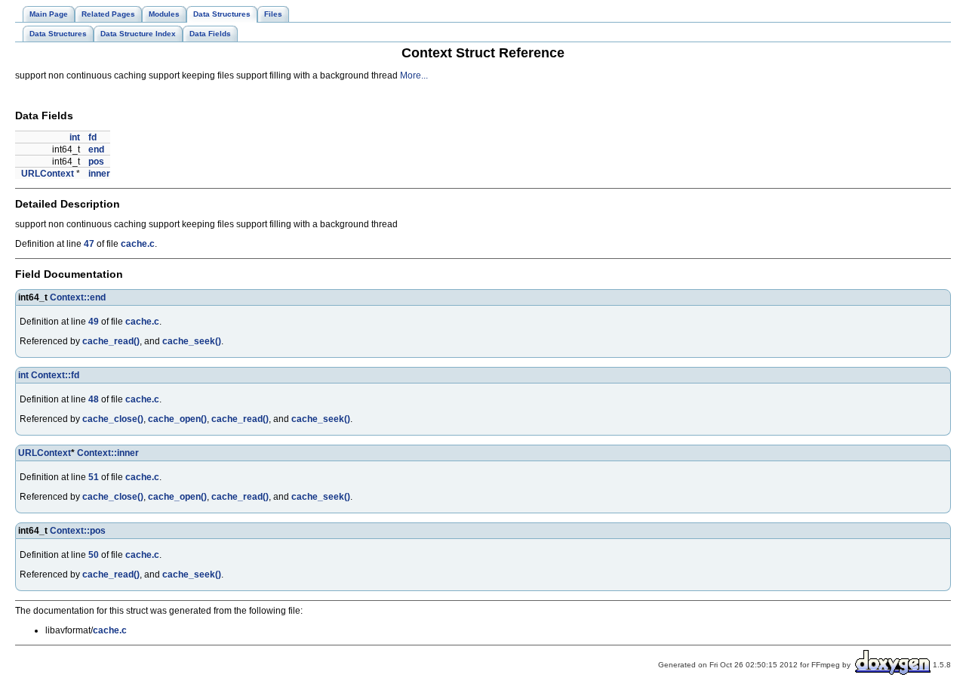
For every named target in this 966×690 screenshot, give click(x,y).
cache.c (138, 244)
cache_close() (112, 419)
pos (96, 161)
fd (92, 137)
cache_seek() (191, 341)
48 (93, 399)
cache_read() (111, 341)
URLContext (47, 173)
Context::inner (108, 453)
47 (89, 244)
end (96, 149)
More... (414, 75)
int (74, 137)
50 (93, 555)
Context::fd (55, 375)
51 (93, 477)
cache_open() (177, 419)
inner (99, 173)
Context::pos (78, 530)
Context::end (78, 297)
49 (93, 321)
